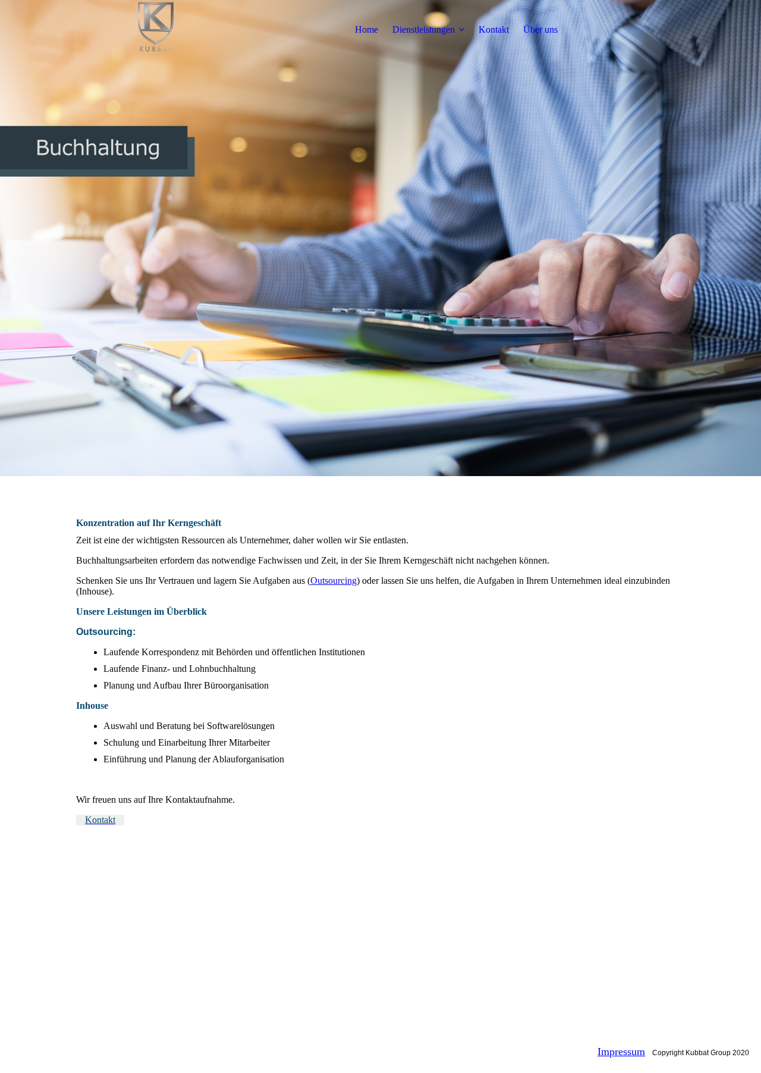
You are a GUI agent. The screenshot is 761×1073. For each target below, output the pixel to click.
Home (366, 29)
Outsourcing (333, 580)
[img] (150, 30)
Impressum (621, 1052)
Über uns (540, 29)
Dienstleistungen (423, 29)
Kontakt (494, 29)
